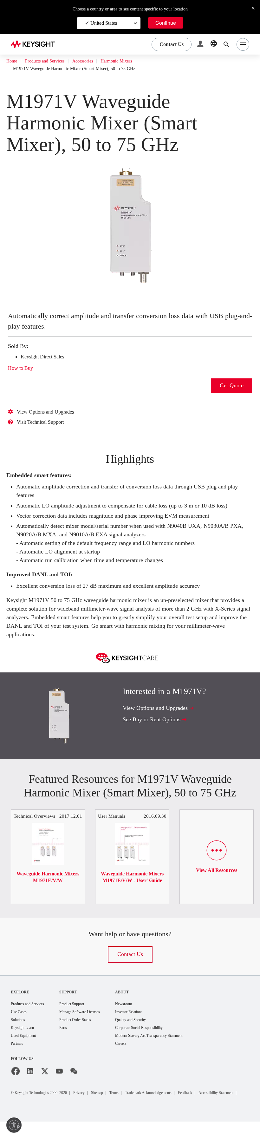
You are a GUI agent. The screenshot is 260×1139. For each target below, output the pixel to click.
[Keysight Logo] (35, 44)
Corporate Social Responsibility (162, 1037)
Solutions (19, 1028)
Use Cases (21, 1020)
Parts (72, 1037)
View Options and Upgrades (50, 412)
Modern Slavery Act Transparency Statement (174, 1045)
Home (12, 61)
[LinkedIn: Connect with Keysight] (30, 1081)
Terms (135, 1102)
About (140, 1000)
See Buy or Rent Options (155, 727)
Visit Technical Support (45, 422)
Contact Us (130, 962)
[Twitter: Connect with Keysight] (44, 1081)
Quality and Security (151, 1028)
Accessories (95, 61)
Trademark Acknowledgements (177, 1102)
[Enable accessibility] (14, 1125)
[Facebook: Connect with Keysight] (15, 1081)
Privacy (94, 1102)
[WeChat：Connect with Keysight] (74, 1081)
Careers (140, 1053)
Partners (18, 1053)
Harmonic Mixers (134, 61)
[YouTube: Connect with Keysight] (59, 1081)
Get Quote (231, 385)
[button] (201, 44)
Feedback (222, 1102)
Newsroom (143, 1012)
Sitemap (115, 1102)
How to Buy (22, 368)
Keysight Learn (24, 1037)
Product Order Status (87, 1028)
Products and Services (50, 61)
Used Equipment (26, 1045)
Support (77, 1000)
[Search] (226, 44)
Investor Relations (149, 1020)
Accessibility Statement (39, 1110)
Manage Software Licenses (93, 1020)
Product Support (83, 1012)
